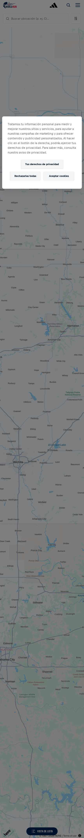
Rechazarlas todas (25, 176)
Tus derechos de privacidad (42, 164)
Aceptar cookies (59, 176)
